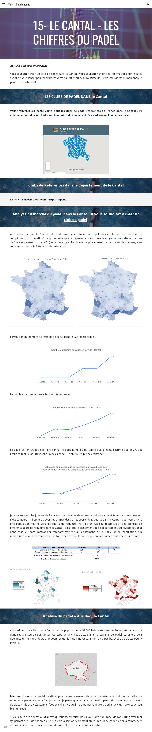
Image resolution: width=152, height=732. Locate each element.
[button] (3, 4)
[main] (76, 34)
